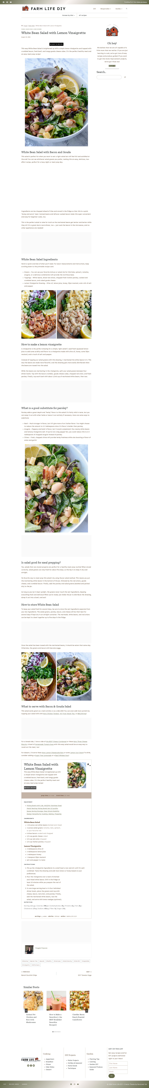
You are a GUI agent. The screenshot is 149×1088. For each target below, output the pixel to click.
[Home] (22, 26)
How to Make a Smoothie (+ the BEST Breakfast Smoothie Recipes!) (55, 1019)
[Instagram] (74, 1084)
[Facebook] (3, 2)
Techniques (72, 1068)
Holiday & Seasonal (75, 1063)
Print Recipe (31, 787)
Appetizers (50, 1059)
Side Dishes (38, 29)
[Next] (86, 1011)
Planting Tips (94, 1059)
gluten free (33, 961)
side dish (77, 961)
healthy (49, 961)
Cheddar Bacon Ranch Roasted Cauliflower (78, 1017)
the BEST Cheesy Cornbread (56, 741)
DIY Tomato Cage (84, 973)
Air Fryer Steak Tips (67, 714)
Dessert (48, 1069)
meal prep (57, 961)
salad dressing (67, 961)
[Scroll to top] (144, 1081)
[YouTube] (10, 2)
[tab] (54, 1031)
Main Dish (29, 29)
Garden (24, 1084)
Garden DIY (94, 1064)
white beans (36, 965)
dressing (25, 961)
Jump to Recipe (57, 44)
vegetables (85, 961)
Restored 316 (142, 1084)
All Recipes (83, 15)
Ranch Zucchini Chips (29, 973)
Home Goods (72, 1066)
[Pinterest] (7, 2)
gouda (42, 961)
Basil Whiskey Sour (62, 755)
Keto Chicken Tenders (51, 714)
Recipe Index (14, 1084)
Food (23, 29)
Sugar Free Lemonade (43, 755)
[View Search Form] (127, 9)
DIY (94, 9)
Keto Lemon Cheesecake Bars (53, 753)
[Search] (125, 77)
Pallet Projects (73, 1060)
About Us (112, 66)
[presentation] (33, 1000)
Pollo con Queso (142, 2)
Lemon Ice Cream (76, 753)
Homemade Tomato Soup (44, 744)
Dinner (48, 1064)
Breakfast (49, 1062)
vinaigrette (26, 965)
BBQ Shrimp (82, 714)
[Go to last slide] (26, 1011)
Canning (93, 1062)
